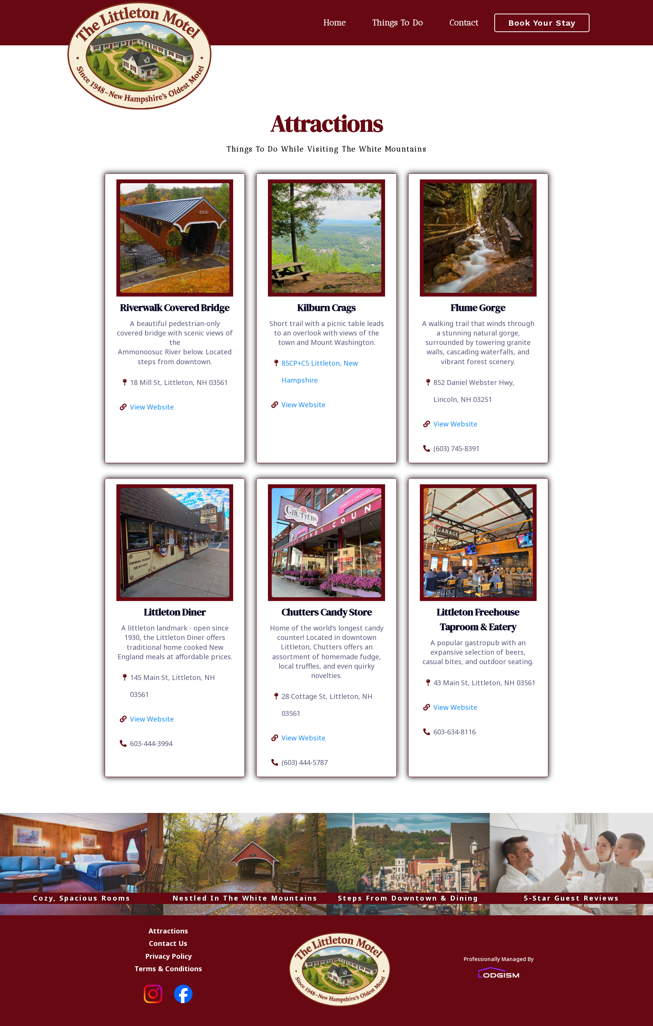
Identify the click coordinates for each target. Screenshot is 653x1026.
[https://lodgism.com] (498, 972)
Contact (464, 22)
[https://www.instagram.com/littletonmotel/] (125, 993)
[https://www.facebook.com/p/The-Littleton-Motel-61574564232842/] (211, 993)
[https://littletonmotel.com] (140, 55)
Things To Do (398, 22)
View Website (152, 406)
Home (334, 22)
